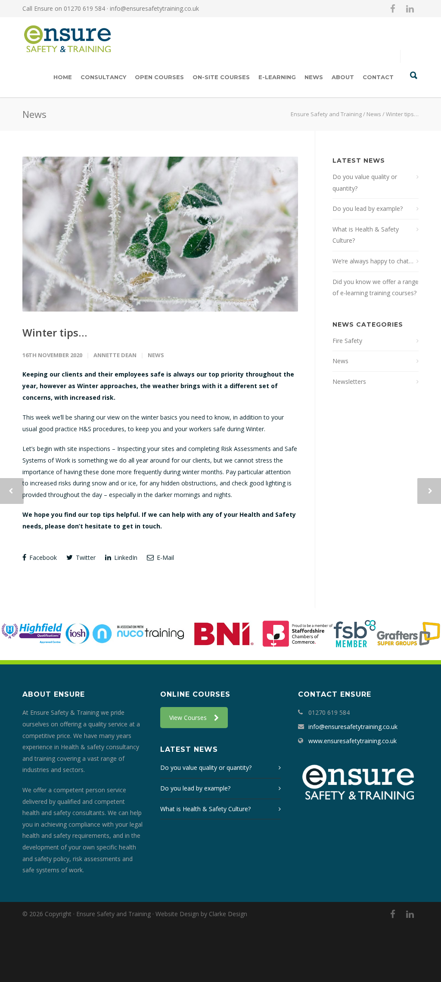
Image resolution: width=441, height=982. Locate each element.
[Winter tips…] (160, 234)
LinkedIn (124, 557)
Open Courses (159, 77)
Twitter (85, 557)
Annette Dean (115, 355)
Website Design (177, 914)
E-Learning (277, 77)
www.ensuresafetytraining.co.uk (352, 741)
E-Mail (164, 557)
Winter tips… (54, 332)
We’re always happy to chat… (372, 261)
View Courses (188, 717)
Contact (378, 77)
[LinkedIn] (410, 8)
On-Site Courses (221, 77)
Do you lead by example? (367, 208)
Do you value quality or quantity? (364, 182)
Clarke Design (228, 914)
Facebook (42, 557)
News (313, 77)
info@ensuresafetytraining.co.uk (154, 8)
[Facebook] (392, 8)
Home (62, 77)
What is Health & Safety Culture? (365, 235)
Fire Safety (347, 341)
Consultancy (103, 77)
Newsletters (349, 381)
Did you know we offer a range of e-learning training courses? (375, 287)
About (343, 77)
